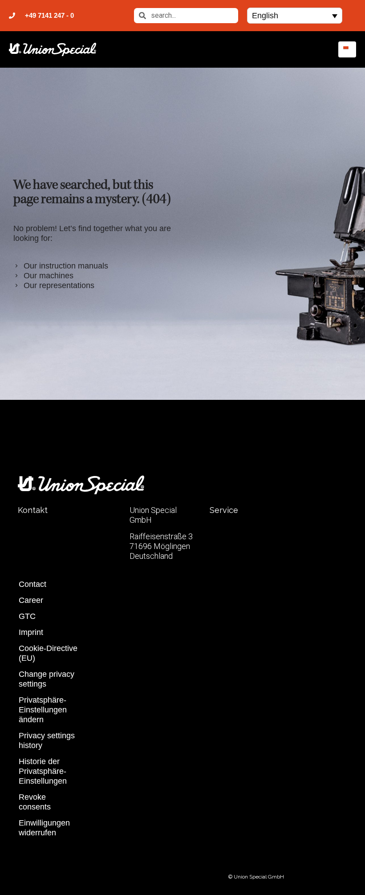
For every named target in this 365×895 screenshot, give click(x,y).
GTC (27, 616)
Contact (32, 584)
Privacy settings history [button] (47, 740)
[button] (294, 15)
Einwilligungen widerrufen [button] (44, 827)
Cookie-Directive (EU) (48, 653)
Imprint (31, 632)
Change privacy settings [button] (46, 679)
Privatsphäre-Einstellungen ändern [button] (43, 710)
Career (31, 600)
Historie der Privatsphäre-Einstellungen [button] (43, 771)
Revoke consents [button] (35, 802)
